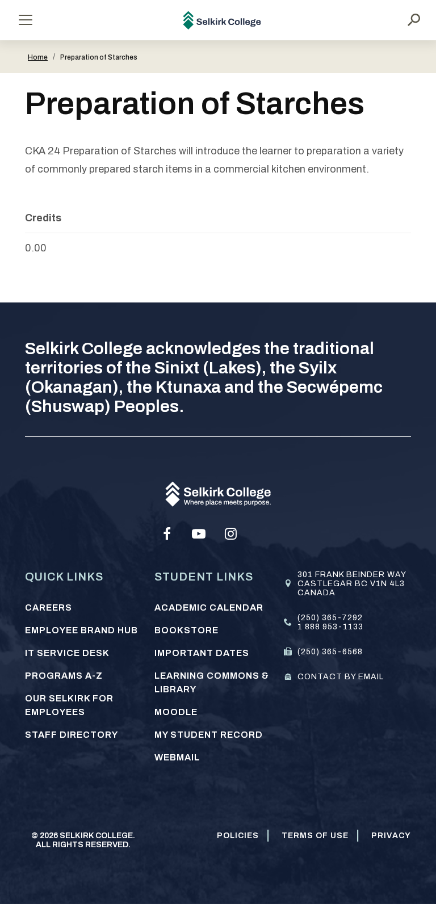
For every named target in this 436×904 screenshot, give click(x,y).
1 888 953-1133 (330, 627)
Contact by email (340, 676)
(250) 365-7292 (330, 617)
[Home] (222, 20)
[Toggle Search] (414, 20)
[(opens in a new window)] (167, 534)
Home (38, 57)
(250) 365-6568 (330, 651)
